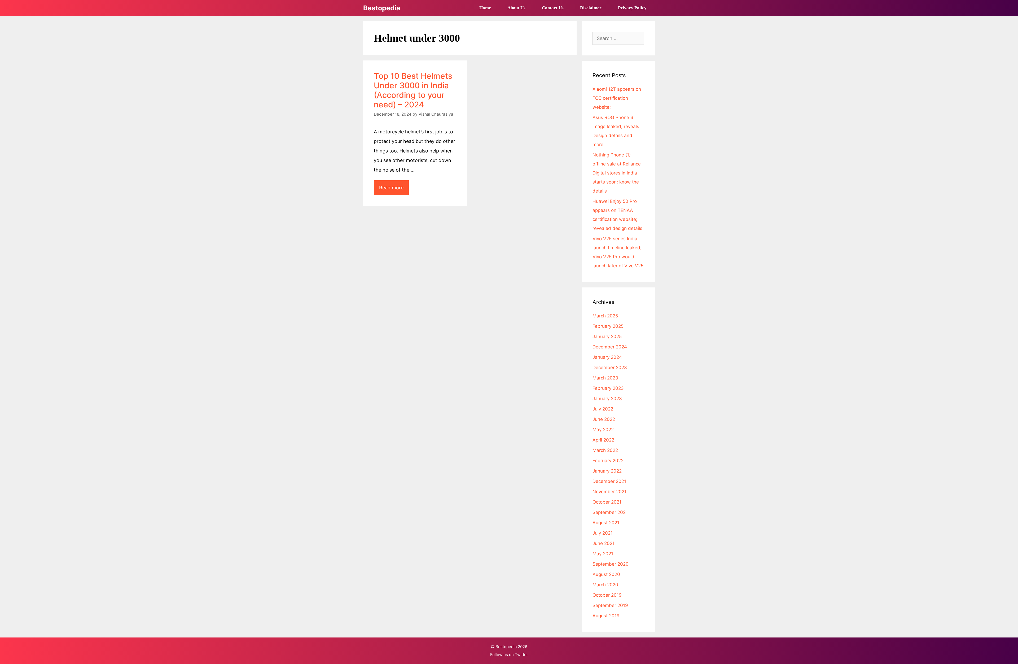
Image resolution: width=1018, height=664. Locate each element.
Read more (394, 190)
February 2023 (608, 388)
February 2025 (608, 326)
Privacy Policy (632, 7)
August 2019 (606, 615)
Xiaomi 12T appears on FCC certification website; (617, 98)
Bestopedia (381, 8)
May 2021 (603, 553)
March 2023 (605, 378)
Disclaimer (591, 7)
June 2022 (604, 419)
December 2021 (609, 481)
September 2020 (611, 564)
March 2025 (605, 315)
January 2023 (607, 398)
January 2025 (607, 336)
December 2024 (610, 347)
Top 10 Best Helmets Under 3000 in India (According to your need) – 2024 (413, 90)
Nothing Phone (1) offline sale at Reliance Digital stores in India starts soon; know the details (617, 173)
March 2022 (605, 450)
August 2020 (606, 574)
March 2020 (605, 584)
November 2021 (609, 491)
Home (485, 7)
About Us (516, 7)
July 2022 (603, 409)
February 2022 (608, 460)
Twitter (521, 654)
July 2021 (603, 533)
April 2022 (603, 440)
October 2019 (607, 595)
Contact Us (553, 7)
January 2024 (607, 357)
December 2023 (610, 367)
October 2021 (607, 502)
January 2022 (607, 471)
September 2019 (610, 605)
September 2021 (610, 512)
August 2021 (606, 522)
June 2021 (604, 543)
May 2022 (603, 429)
